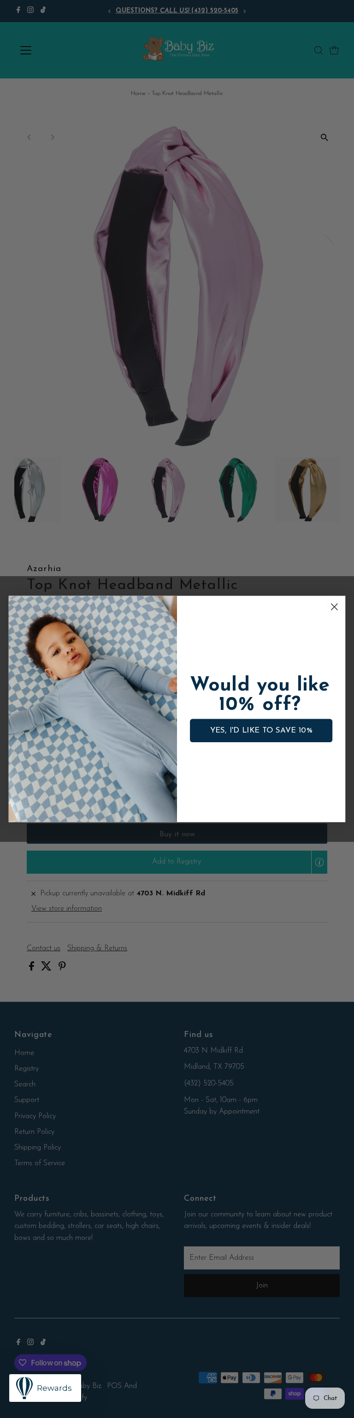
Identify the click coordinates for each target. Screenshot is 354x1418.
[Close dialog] (334, 606)
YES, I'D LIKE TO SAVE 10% (261, 730)
